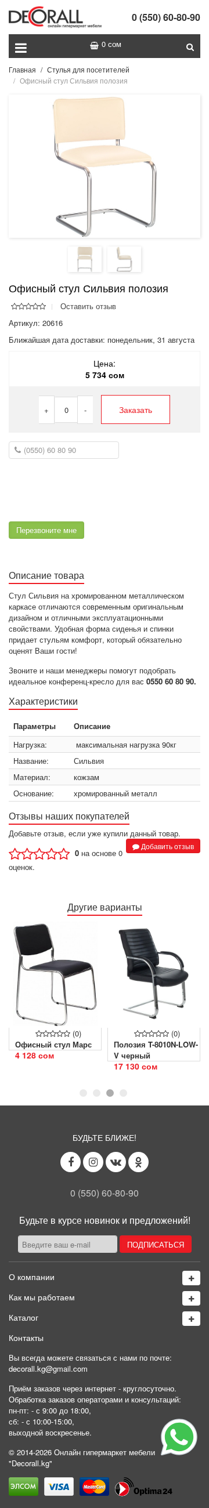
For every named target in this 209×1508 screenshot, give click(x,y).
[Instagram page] (93, 1162)
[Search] (190, 46)
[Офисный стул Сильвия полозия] (104, 165)
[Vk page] (116, 1162)
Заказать (135, 409)
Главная (22, 69)
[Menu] (21, 46)
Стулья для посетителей (88, 69)
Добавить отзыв (166, 846)
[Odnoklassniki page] (138, 1162)
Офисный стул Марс (53, 1044)
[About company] (191, 1278)
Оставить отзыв (88, 305)
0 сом (111, 43)
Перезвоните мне (46, 529)
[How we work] (191, 1298)
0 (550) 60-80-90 (166, 17)
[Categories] (191, 1318)
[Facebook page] (70, 1162)
